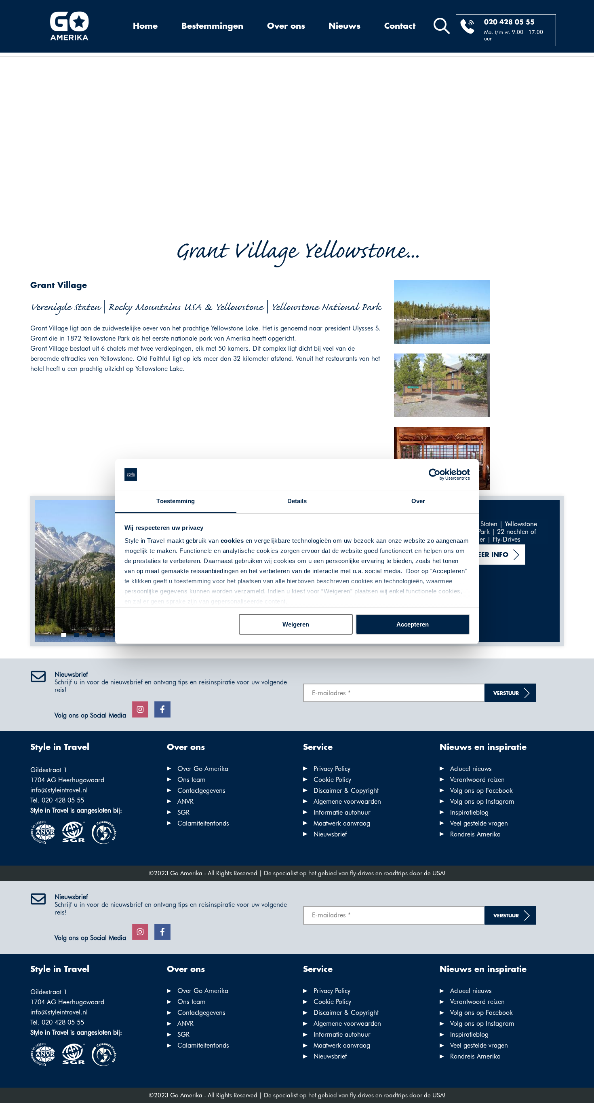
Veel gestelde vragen (479, 823)
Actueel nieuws (471, 769)
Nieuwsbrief (330, 834)
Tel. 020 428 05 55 (57, 800)
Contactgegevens (201, 790)
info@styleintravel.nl (59, 790)
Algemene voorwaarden (347, 801)
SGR (183, 812)
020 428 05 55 (509, 22)
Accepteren (412, 624)
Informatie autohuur (342, 812)
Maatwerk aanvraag (342, 823)
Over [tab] (418, 501)
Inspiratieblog (469, 812)
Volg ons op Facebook (481, 790)
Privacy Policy (332, 769)
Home (145, 26)
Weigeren (295, 624)
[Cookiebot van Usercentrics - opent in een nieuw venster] (434, 474)
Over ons (286, 26)
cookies (232, 540)
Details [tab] (297, 501)
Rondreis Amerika (475, 834)
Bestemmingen (212, 26)
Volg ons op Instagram (482, 801)
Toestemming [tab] (175, 501)
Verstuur (506, 693)
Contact (399, 26)
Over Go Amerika (202, 769)
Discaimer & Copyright (346, 790)
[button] (63, 635)
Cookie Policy (332, 779)
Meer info (489, 555)
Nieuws (344, 26)
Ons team (191, 779)
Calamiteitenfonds (203, 823)
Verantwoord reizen (477, 779)
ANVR (185, 801)
